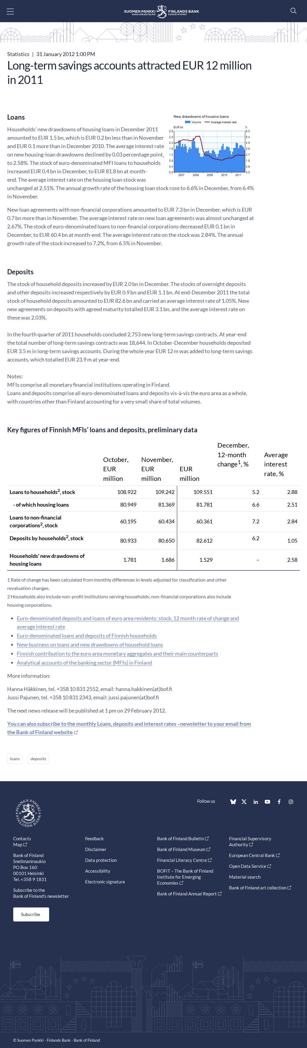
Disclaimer (95, 849)
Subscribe (30, 914)
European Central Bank (252, 855)
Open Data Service (247, 866)
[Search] (292, 10)
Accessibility (97, 871)
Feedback (94, 838)
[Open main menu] (15, 11)
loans (15, 758)
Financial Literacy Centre (182, 860)
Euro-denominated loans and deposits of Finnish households (87, 635)
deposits (38, 758)
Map (17, 844)
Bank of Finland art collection (257, 887)
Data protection (101, 860)
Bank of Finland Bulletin (180, 838)
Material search (245, 877)
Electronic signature (105, 881)
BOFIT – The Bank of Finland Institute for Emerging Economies (185, 877)
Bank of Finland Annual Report (187, 893)
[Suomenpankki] (161, 11)
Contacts (22, 838)
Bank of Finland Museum (181, 849)
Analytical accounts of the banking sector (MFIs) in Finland (84, 662)
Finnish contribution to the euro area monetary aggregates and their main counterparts (117, 653)
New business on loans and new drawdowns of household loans (90, 644)
